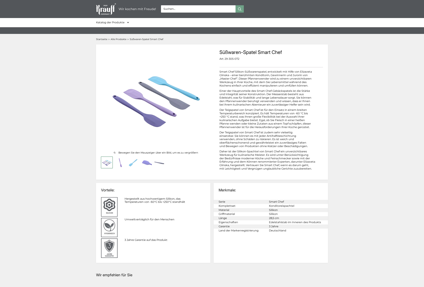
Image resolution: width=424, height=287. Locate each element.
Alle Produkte (118, 39)
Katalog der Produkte (110, 22)
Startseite (101, 39)
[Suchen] (240, 9)
